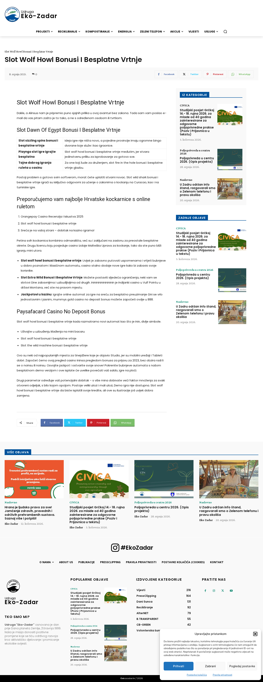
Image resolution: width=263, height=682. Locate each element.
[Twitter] (222, 590)
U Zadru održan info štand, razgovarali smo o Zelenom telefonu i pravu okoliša (197, 190)
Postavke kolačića (197, 674)
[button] (255, 634)
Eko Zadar (11, 523)
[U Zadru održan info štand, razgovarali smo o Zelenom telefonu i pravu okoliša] (229, 189)
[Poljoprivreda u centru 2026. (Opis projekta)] (229, 159)
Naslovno (186, 179)
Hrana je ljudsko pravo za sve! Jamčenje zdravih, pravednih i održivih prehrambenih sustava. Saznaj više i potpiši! (30, 513)
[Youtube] (231, 590)
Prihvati (178, 666)
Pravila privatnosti (222, 674)
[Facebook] (205, 590)
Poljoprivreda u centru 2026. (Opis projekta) (197, 160)
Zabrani (210, 666)
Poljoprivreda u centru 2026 (195, 152)
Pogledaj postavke (242, 666)
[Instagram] (214, 590)
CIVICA (184, 105)
